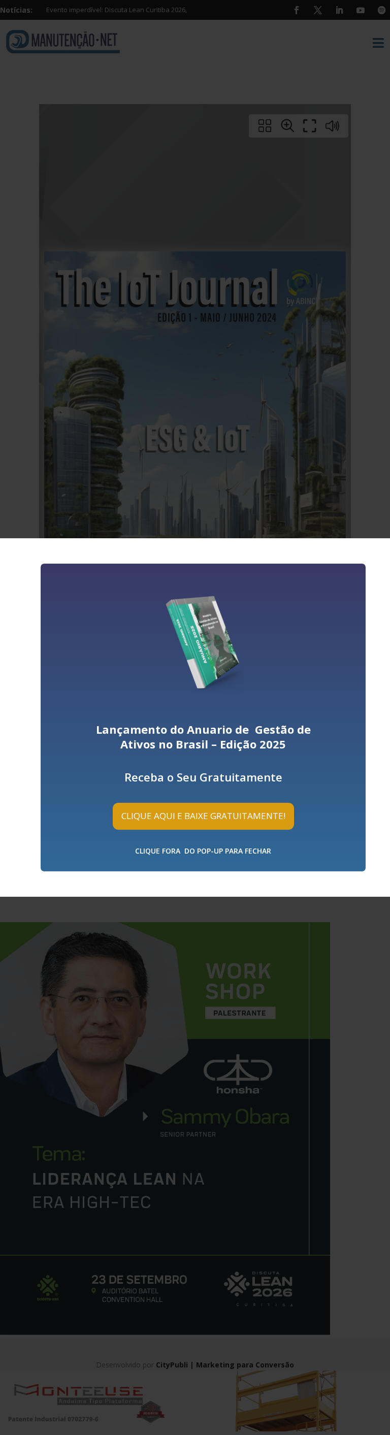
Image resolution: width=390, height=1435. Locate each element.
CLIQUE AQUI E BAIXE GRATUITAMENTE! (203, 816)
